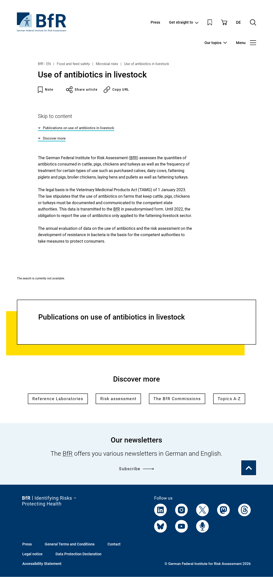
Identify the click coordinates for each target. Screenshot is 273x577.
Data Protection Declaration (78, 554)
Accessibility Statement (41, 563)
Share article (86, 89)
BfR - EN (44, 64)
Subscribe (129, 468)
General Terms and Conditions (70, 544)
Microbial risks (107, 64)
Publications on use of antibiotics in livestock (78, 128)
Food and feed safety (73, 64)
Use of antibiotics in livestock (146, 64)
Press (155, 22)
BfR (133, 157)
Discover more (54, 138)
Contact (114, 544)
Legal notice (32, 554)
